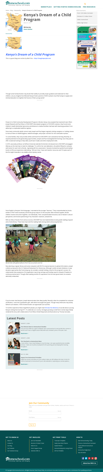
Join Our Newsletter (36, 440)
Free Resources (89, 7)
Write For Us (34, 445)
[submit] (85, 3)
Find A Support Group (36, 448)
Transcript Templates (59, 440)
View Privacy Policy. (40, 470)
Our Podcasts (10, 448)
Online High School (82, 23)
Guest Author (28, 29)
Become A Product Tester (37, 443)
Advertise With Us (35, 451)
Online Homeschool (82, 19)
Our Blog (9, 445)
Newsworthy (17, 10)
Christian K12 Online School (84, 16)
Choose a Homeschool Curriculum (87, 443)
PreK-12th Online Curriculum (85, 13)
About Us (9, 440)
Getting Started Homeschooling (67, 7)
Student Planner (58, 445)
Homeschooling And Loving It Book (63, 448)
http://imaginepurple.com (42, 58)
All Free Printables (59, 451)
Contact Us (10, 443)
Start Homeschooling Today (85, 440)
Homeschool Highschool (84, 450)
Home (7, 10)
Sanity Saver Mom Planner (61, 443)
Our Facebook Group (12, 451)
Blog (11, 10)
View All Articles (82, 452)
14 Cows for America (51, 308)
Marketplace (46, 7)
